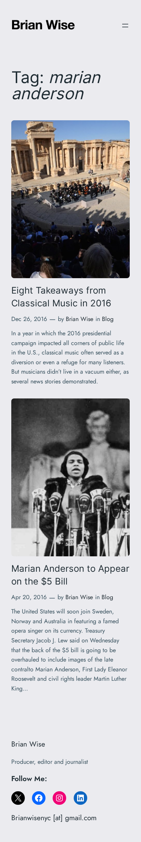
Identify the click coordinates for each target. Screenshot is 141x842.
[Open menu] (125, 25)
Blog (108, 319)
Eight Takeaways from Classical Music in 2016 (61, 297)
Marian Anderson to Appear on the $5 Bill (70, 575)
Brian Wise (79, 319)
